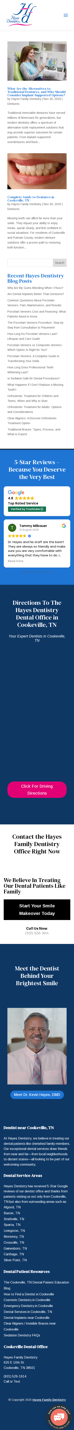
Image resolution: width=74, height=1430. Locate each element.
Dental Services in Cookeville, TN (28, 1312)
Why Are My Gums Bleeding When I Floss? (35, 288)
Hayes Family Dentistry (26, 99)
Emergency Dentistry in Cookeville (28, 1306)
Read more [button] (15, 561)
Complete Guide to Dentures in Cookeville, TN (30, 198)
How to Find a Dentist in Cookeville (29, 1294)
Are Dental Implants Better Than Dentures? (35, 294)
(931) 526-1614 (37, 933)
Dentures (13, 103)
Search (59, 262)
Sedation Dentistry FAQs (22, 1335)
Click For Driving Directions (37, 789)
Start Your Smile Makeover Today (37, 909)
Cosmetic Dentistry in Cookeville (27, 1300)
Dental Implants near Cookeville (27, 1317)
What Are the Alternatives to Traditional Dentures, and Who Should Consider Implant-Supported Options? (36, 91)
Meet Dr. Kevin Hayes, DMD (37, 1095)
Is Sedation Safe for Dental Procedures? (33, 378)
